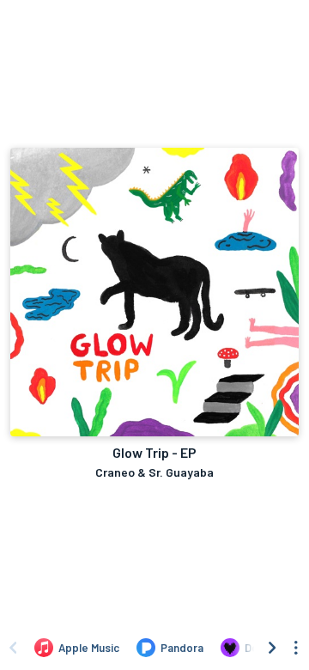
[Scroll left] (13, 648)
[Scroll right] (272, 648)
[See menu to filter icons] (296, 648)
